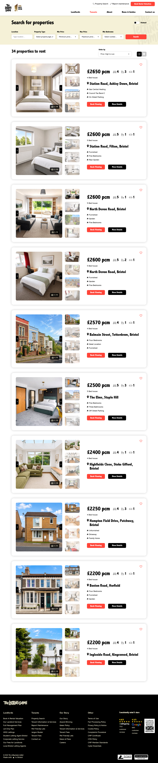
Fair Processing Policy (97, 722)
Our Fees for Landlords (12, 743)
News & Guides (129, 12)
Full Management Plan (12, 726)
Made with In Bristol (13, 757)
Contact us (150, 12)
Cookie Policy (93, 729)
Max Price (83, 32)
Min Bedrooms (108, 32)
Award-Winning (66, 722)
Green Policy (65, 726)
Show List (139, 54)
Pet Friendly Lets (38, 729)
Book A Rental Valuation (13, 719)
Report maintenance (120, 4)
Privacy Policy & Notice (97, 726)
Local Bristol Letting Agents (14, 746)
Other (90, 713)
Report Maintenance (39, 726)
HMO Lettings (9, 732)
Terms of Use (93, 719)
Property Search (101, 4)
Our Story (64, 713)
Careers (63, 743)
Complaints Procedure (97, 732)
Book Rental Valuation (142, 4)
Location (15, 32)
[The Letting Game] (16, 8)
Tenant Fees (36, 736)
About (109, 12)
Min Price (60, 32)
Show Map (144, 54)
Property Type (39, 32)
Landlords (75, 12)
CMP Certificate (94, 736)
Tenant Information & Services (43, 722)
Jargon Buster (37, 732)
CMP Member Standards (98, 743)
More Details (117, 104)
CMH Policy (92, 739)
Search (136, 37)
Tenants (93, 12)
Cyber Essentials (94, 746)
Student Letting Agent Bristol (15, 736)
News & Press (65, 739)
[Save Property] (141, 64)
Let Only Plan (8, 729)
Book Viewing (96, 104)
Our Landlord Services (12, 722)
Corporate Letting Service (13, 739)
